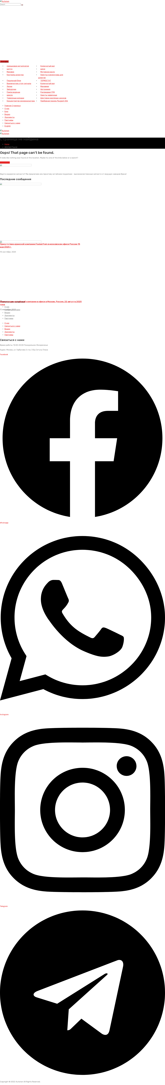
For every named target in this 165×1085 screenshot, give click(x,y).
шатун (9, 69)
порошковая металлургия (18, 66)
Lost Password (14, 43)
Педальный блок (14, 81)
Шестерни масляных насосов (53, 98)
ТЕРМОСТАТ (45, 81)
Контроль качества (15, 75)
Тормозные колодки (15, 98)
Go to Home (5, 162)
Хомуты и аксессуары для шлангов (50, 76)
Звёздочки (11, 89)
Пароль (3, 29)
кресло (10, 95)
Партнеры (8, 120)
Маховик (10, 72)
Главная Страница (12, 106)
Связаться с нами (12, 123)
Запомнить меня (9, 33)
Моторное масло (47, 72)
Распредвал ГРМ (47, 92)
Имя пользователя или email (12, 24)
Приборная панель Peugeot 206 (54, 101)
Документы (9, 117)
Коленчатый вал (47, 66)
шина (42, 69)
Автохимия (45, 89)
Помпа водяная (13, 92)
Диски (9, 86)
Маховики (44, 86)
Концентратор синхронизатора (21, 101)
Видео (7, 114)
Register (3, 43)
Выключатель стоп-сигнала (19, 83)
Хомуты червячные (48, 95)
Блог (6, 111)
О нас (6, 109)
